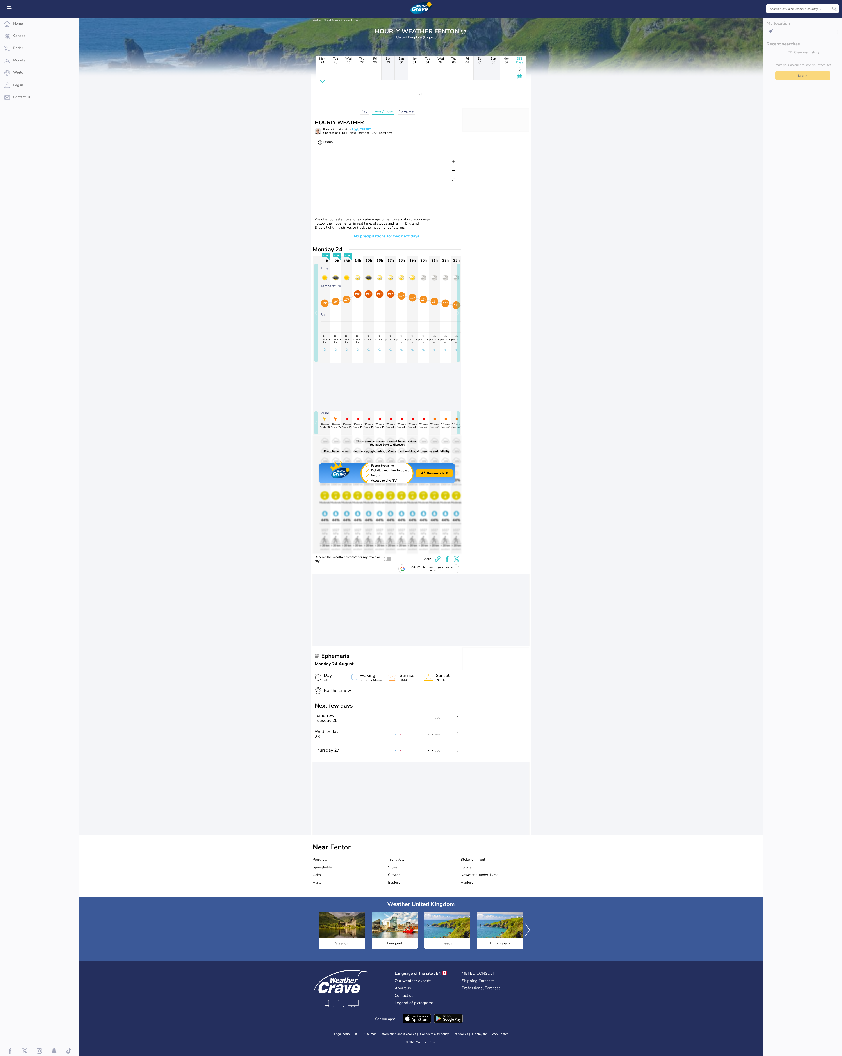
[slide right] (458, 313)
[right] (527, 930)
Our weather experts (413, 980)
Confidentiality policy (434, 1034)
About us (403, 988)
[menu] (9, 8)
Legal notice (342, 1034)
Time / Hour (383, 111)
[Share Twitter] (456, 559)
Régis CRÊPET (361, 130)
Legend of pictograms (414, 1003)
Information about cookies (398, 1034)
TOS (357, 1034)
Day (364, 111)
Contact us (404, 995)
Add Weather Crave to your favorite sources (432, 568)
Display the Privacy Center (490, 1034)
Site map (370, 1034)
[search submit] (834, 8)
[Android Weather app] (448, 1019)
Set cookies (460, 1034)
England (348, 19)
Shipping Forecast (478, 980)
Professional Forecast (481, 988)
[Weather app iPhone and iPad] (417, 1019)
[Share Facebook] (447, 559)
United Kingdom (332, 19)
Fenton (358, 19)
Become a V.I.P (437, 473)
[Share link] (438, 559)
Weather (317, 19)
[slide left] (316, 313)
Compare (406, 111)
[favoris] (463, 31)
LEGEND (328, 142)
